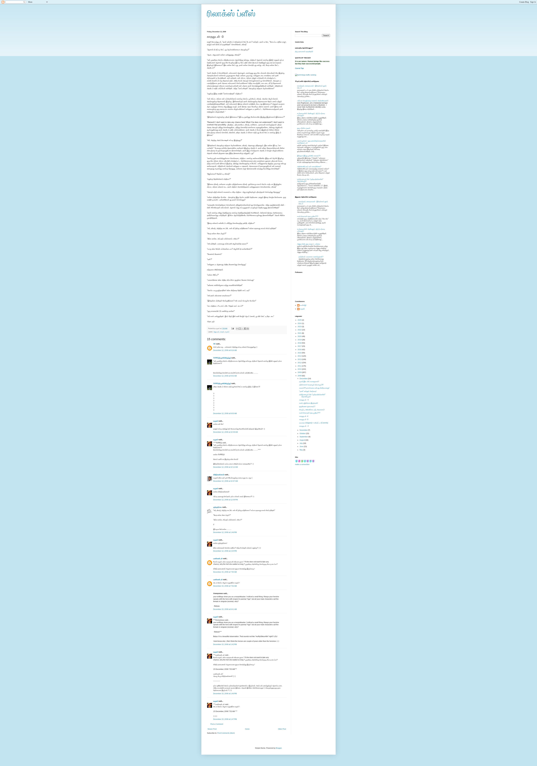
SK (214, 344)
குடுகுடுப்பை (217, 507)
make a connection (302, 464)
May (301, 450)
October (303, 433)
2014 (300, 356)
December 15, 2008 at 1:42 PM (225, 644)
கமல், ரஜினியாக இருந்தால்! (308, 403)
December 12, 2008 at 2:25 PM (225, 551)
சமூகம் (227, 332)
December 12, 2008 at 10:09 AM (225, 432)
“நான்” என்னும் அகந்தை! (307, 391)
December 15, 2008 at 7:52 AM (225, 586)
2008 (300, 376)
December (304, 379)
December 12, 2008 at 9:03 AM (225, 413)
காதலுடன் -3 (303, 419)
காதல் (222, 332)
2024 (300, 323)
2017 (300, 346)
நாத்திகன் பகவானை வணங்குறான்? (311, 257)
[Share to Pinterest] (247, 328)
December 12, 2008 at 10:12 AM (225, 467)
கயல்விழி (303, 305)
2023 (300, 327)
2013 (300, 359)
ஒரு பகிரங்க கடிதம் (303, 128)
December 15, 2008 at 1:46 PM (225, 694)
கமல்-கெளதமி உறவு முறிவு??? (307, 216)
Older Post (282, 729)
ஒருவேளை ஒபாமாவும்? (307, 406)
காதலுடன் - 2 (304, 426)
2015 (300, 353)
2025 (300, 320)
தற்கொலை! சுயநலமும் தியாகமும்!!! (311, 385)
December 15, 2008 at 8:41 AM (225, 609)
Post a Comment (216, 724)
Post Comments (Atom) (226, 733)
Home (247, 729)
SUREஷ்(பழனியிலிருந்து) (222, 358)
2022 (300, 330)
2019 (300, 340)
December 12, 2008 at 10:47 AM (225, 481)
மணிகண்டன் (217, 559)
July (301, 443)
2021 (300, 333)
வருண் (215, 421)
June (302, 446)
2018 (300, 343)
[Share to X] (242, 328)
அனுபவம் (216, 332)
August (302, 440)
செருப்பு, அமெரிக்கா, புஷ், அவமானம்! (312, 410)
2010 (300, 369)
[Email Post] (232, 328)
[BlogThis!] (239, 328)
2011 (300, 366)
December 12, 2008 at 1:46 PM (225, 532)
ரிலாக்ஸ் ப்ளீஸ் (231, 13)
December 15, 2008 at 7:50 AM (225, 572)
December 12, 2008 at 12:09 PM (225, 500)
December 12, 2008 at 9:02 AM (225, 376)
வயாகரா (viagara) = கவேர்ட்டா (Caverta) (313, 423)
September (304, 437)
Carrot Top (299, 68)
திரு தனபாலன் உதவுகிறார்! (304, 52)
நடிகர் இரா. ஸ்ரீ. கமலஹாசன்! (309, 382)
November (304, 430)
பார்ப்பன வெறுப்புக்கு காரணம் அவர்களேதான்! (312, 101)
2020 (300, 336)
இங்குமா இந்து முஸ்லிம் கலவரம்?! (308, 156)
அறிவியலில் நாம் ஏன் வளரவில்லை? (309, 167)
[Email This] (237, 328)
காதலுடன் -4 (303, 416)
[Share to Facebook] (245, 328)
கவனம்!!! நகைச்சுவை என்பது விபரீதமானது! (314, 388)
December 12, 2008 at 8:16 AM (225, 350)
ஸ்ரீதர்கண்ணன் (218, 475)
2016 (300, 350)
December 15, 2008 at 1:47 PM (225, 719)
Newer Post (212, 729)
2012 (300, 363)
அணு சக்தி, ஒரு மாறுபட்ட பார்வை (308, 244)
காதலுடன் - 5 (304, 400)
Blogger (279, 748)
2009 (300, 372)
